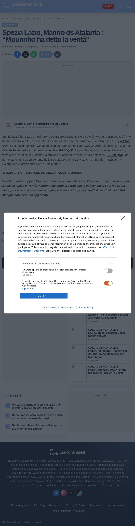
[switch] (108, 271)
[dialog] (67, 263)
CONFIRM (44, 296)
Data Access (67, 307)
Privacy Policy (86, 307)
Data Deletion (49, 307)
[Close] (124, 219)
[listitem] (67, 263)
